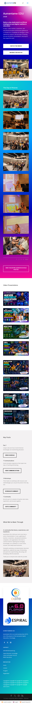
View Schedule (10, 455)
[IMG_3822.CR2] (16, 254)
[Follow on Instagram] (10, 642)
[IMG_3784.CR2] (16, 149)
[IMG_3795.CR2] (16, 212)
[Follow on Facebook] (4, 642)
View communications (12, 470)
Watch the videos (16, 46)
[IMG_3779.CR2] (16, 128)
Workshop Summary (11, 491)
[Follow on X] (7, 642)
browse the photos (16, 52)
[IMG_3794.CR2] (16, 191)
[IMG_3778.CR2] (16, 108)
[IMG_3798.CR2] (16, 233)
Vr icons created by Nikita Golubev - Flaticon (16, 698)
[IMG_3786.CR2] (16, 170)
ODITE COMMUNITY (10, 506)
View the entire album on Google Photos (16, 268)
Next (26, 259)
